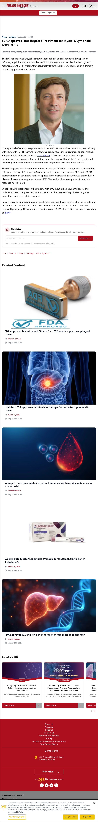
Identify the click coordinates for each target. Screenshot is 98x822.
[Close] (94, 803)
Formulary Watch (43, 253)
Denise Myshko (14, 415)
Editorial (49, 730)
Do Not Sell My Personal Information (49, 741)
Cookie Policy (18, 812)
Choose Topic (46, 12)
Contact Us (49, 732)
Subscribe (84, 238)
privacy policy (50, 243)
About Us (49, 724)
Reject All (87, 817)
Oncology (29, 253)
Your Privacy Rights (49, 744)
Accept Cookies (71, 817)
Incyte (8, 212)
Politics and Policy (16, 253)
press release (43, 155)
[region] (49, 810)
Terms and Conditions (49, 735)
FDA (4, 253)
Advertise (49, 727)
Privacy (49, 738)
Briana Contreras (14, 339)
